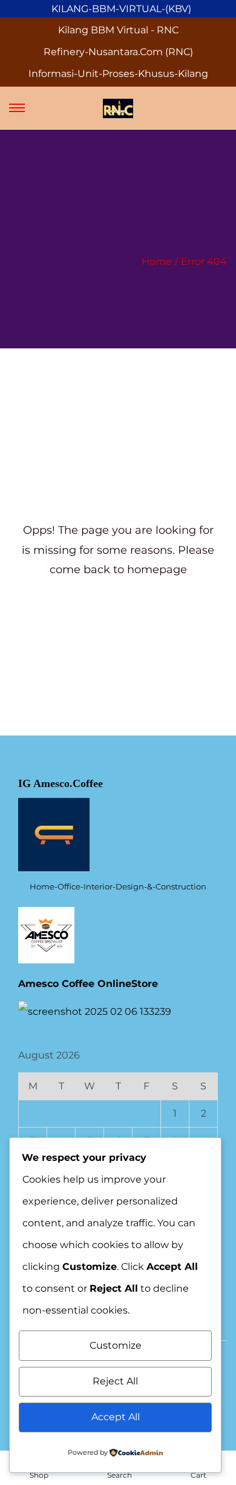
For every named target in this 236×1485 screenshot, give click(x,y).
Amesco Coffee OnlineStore (88, 983)
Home (157, 261)
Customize (116, 1345)
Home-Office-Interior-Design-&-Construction (118, 886)
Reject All (115, 1381)
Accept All (115, 1417)
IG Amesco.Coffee (60, 783)
